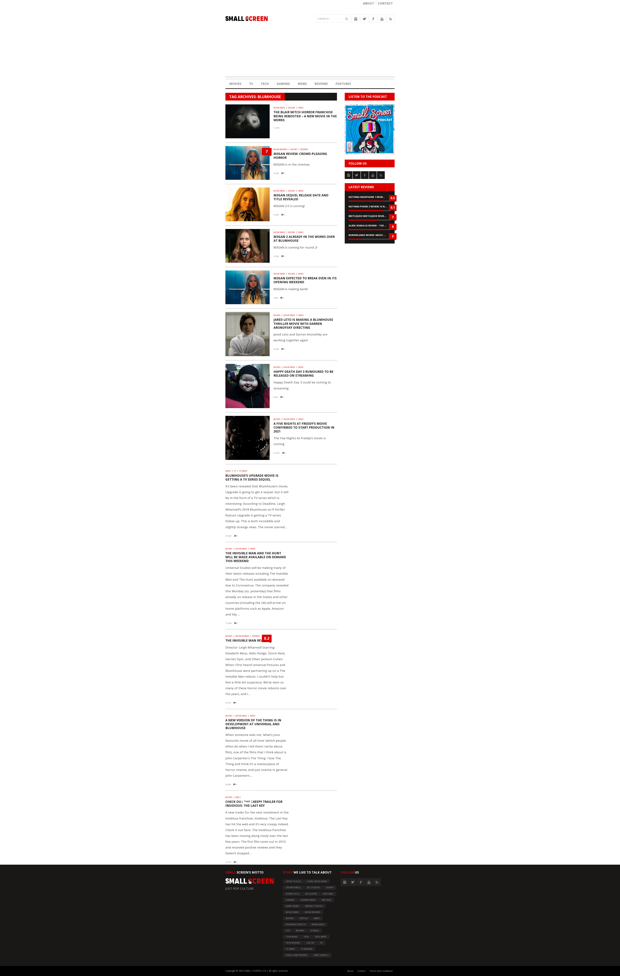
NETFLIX (304, 918)
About (368, 3)
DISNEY (330, 887)
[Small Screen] (267, 18)
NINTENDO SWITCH (295, 924)
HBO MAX (326, 900)
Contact (385, 3)
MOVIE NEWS (279, 107)
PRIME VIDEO (318, 924)
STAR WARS (292, 936)
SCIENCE (314, 930)
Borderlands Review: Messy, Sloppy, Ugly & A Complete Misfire (370, 235)
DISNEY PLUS (292, 893)
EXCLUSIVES (311, 893)
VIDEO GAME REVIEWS (297, 955)
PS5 (288, 930)
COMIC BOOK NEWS (317, 881)
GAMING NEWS (308, 900)
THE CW (310, 942)
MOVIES (235, 84)
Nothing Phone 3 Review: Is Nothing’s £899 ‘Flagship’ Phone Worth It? (370, 206)
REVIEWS (321, 84)
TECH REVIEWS (293, 942)
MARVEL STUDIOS (314, 906)
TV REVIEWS (307, 949)
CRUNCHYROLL (293, 887)
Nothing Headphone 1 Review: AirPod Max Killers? (370, 196)
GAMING (283, 84)
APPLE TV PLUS (293, 881)
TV (251, 84)
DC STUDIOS (313, 887)
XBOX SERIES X (321, 955)
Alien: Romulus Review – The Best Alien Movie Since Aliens (370, 225)
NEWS (302, 84)
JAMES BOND (292, 906)
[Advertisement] (310, 54)
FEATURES (343, 84)
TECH (265, 84)
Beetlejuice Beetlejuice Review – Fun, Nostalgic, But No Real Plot (370, 216)
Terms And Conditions (381, 970)
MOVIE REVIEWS (280, 149)
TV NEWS (243, 471)
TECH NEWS (321, 936)
